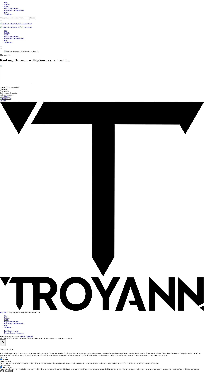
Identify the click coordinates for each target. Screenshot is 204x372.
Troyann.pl (3, 312)
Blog (6, 12)
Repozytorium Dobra (11, 8)
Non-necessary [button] (5, 365)
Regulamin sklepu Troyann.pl (14, 333)
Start (5, 3)
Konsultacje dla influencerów (14, 10)
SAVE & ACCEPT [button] (6, 371)
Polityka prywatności (11, 331)
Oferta (6, 6)
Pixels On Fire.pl (27, 336)
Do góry (3, 101)
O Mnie (6, 4)
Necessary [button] (3, 357)
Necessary (6, 359)
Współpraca (8, 14)
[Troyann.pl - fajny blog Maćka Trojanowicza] (16, 23)
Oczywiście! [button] (68, 338)
